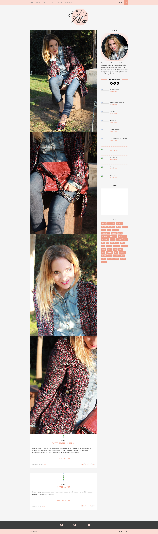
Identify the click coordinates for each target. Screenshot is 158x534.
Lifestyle (51, 2)
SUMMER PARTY (114, 89)
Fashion (38, 2)
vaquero (110, 259)
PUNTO (109, 249)
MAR (107, 242)
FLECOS (119, 239)
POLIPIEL (109, 246)
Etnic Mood (113, 120)
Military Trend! (114, 176)
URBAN (103, 259)
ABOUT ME (60, 2)
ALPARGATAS (111, 223)
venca (116, 259)
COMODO (115, 230)
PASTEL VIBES (114, 149)
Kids (44, 2)
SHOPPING (122, 252)
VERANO (123, 259)
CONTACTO (68, 2)
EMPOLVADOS (112, 236)
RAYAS (115, 249)
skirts (110, 255)
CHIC (109, 230)
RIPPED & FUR (63, 487)
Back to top (123, 531)
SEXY (116, 252)
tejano (116, 255)
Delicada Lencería (115, 129)
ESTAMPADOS (105, 239)
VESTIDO (104, 262)
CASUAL (104, 230)
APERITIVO (119, 223)
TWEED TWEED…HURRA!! (63, 443)
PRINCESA (124, 246)
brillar (118, 226)
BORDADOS (111, 226)
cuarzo (113, 233)
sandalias (110, 252)
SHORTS (104, 255)
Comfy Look (113, 167)
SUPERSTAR (113, 158)
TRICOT (122, 255)
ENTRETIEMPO (122, 236)
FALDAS (113, 239)
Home (31, 2)
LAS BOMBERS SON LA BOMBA (118, 138)
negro (122, 242)
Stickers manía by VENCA (117, 102)
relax (120, 249)
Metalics (112, 111)
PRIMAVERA (116, 246)
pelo (103, 246)
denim (120, 233)
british (125, 226)
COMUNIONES (105, 233)
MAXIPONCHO (114, 242)
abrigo (104, 223)
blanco (104, 226)
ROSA (103, 252)
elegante (104, 236)
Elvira (44, 464)
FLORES (125, 239)
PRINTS (103, 249)
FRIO (103, 242)
